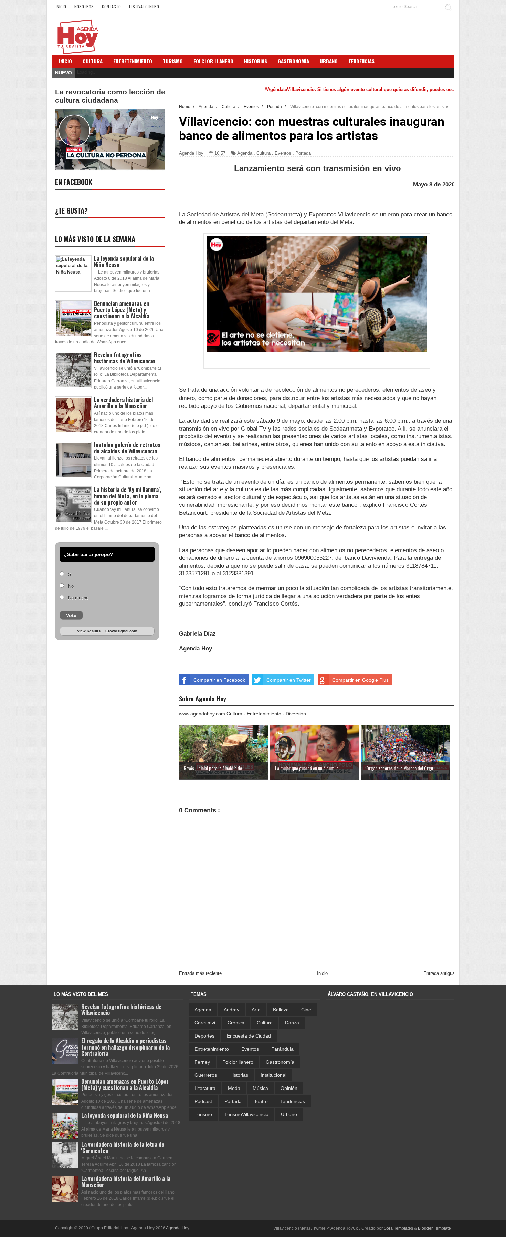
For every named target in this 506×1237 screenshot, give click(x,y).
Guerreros (205, 1075)
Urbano (289, 1114)
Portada (303, 153)
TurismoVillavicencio (246, 1114)
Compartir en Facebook (219, 680)
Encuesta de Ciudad (249, 1036)
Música (260, 1088)
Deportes (204, 1036)
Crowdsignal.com (121, 631)
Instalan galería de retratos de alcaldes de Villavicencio (127, 448)
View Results (89, 631)
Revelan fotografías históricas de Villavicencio (124, 358)
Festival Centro (144, 6)
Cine (306, 1009)
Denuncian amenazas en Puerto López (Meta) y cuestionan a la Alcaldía (121, 309)
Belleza (281, 1009)
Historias (238, 1075)
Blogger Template (434, 1228)
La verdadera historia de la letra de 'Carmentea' (122, 1147)
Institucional (273, 1075)
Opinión (289, 1088)
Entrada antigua (439, 973)
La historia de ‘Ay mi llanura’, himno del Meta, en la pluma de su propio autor (127, 495)
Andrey (231, 1009)
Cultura (93, 61)
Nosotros (84, 6)
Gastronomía (280, 1062)
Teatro (261, 1101)
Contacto (111, 6)
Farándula (282, 1049)
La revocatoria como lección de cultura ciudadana (110, 96)
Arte (256, 1009)
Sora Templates (398, 1228)
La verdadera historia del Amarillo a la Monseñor (123, 402)
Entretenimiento (132, 61)
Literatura (204, 1088)
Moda (234, 1088)
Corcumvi (204, 1022)
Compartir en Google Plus (360, 680)
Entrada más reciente (200, 973)
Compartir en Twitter (288, 680)
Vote (71, 615)
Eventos (283, 153)
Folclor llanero (237, 1062)
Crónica (236, 1022)
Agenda (244, 153)
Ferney (202, 1062)
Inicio (61, 6)
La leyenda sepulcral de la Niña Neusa (124, 261)
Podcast (203, 1101)
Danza (292, 1022)
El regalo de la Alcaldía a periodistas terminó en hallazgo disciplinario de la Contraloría (125, 1047)
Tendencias (292, 1101)
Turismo (203, 1114)
